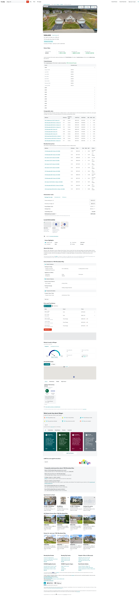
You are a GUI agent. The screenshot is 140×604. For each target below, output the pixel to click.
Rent (34, 1)
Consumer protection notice (60, 578)
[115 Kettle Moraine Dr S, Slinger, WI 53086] (63, 500)
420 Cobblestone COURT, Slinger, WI (52, 120)
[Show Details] (94, 67)
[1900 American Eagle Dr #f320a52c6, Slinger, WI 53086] (89, 500)
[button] (27, 2)
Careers (62, 587)
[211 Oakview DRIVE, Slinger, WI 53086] (50, 519)
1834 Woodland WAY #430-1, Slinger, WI (52, 140)
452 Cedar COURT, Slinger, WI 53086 (52, 164)
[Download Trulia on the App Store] (50, 583)
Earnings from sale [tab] (48, 197)
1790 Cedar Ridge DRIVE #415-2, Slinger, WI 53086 (55, 189)
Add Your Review (70, 453)
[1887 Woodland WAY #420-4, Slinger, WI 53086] (89, 539)
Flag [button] (53, 448)
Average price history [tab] (55, 346)
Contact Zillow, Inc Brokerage (48, 580)
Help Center (65, 594)
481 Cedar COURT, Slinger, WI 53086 (52, 157)
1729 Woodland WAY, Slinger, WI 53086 (52, 154)
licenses (73, 575)
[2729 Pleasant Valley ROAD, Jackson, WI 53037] (76, 519)
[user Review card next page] (96, 441)
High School (63, 381)
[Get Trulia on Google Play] (58, 583)
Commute (70, 430)
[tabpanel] (70, 207)
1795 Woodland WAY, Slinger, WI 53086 (52, 174)
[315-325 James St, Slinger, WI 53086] (76, 500)
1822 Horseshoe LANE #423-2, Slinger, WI (53, 138)
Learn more (84, 409)
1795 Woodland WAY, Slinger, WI (51, 129)
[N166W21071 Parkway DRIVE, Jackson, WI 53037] (63, 519)
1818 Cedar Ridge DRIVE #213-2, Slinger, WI (53, 136)
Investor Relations (70, 587)
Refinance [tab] (64, 197)
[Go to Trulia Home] (3, 1)
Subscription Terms (80, 587)
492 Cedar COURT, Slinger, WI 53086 (52, 160)
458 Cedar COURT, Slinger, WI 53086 (52, 167)
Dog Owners (57, 430)
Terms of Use (75, 587)
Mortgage (39, 1)
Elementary (51, 381)
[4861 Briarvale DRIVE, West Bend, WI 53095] (89, 519)
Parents (63, 430)
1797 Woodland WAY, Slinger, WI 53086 (52, 171)
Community (50, 430)
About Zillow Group (51, 587)
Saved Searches (123, 1)
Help (84, 587)
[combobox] (17, 2)
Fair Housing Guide (58, 587)
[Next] (95, 503)
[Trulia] (45, 583)
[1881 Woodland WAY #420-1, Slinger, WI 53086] (76, 539)
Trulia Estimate (49, 63)
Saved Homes (114, 1)
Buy (30, 1)
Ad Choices (92, 587)
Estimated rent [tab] (57, 197)
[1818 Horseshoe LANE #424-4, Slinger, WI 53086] (63, 539)
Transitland (57, 572)
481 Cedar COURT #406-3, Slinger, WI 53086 (54, 181)
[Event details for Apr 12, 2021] (94, 312)
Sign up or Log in (132, 1)
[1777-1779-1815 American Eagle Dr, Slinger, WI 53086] (50, 500)
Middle (57, 381)
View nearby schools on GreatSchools (52, 406)
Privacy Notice (88, 587)
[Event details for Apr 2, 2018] (94, 315)
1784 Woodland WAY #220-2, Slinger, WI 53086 (54, 185)
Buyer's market (54, 357)
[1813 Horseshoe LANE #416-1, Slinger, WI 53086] (50, 539)
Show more (47, 329)
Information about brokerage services (51, 578)
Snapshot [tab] (47, 346)
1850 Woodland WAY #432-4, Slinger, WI (53, 122)
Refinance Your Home (48, 41)
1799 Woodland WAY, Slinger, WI (51, 133)
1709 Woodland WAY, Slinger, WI (51, 131)
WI (54, 4)
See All (47, 424)
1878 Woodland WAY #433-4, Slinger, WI (53, 127)
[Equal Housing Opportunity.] (56, 594)
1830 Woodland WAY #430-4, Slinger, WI (53, 124)
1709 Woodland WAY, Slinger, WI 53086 (52, 151)
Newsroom (65, 587)
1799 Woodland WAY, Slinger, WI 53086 (52, 178)
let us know (78, 591)
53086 (61, 4)
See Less (47, 299)
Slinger (58, 4)
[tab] (47, 306)
